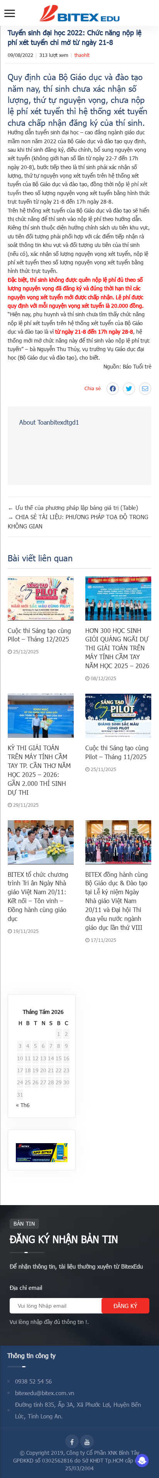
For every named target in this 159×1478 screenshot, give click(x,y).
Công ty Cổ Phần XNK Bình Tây (102, 1452)
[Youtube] (87, 1441)
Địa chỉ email (26, 1287)
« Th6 (23, 1105)
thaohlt (82, 55)
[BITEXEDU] (79, 13)
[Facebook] (72, 1441)
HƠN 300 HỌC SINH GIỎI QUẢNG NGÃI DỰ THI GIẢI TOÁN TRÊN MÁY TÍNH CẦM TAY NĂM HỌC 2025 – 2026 (117, 648)
